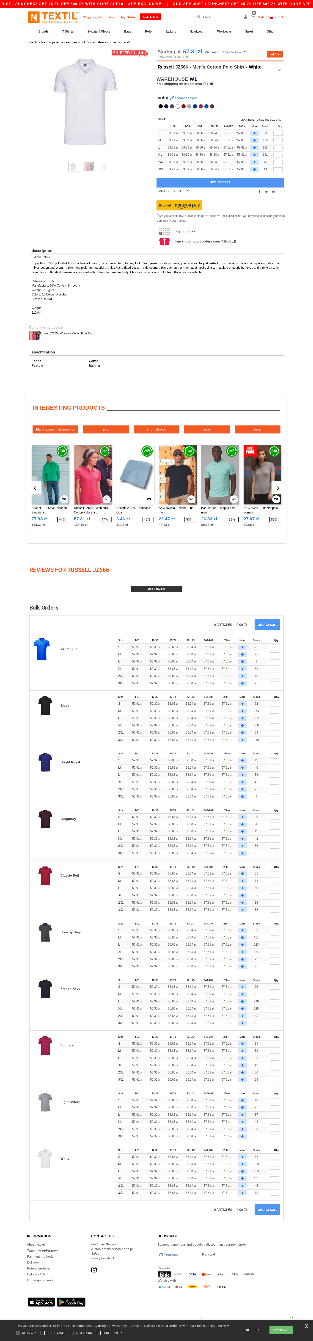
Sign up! (208, 1254)
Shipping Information (99, 17)
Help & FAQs (36, 1274)
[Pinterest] (273, 191)
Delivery (33, 1262)
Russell (166, 66)
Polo (148, 31)
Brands (43, 31)
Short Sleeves (156, 429)
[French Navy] (166, 106)
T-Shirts (67, 31)
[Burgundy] (212, 106)
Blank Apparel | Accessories (55, 429)
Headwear (196, 31)
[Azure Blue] (206, 106)
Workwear (224, 31)
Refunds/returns (38, 1268)
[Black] (160, 106)
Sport (249, 31)
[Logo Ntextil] (53, 17)
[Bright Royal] (195, 106)
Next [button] (94, 108)
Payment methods (40, 1256)
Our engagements (40, 1280)
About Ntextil (36, 1244)
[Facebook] (259, 191)
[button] (246, 17)
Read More (222, 1325)
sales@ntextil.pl (102, 1258)
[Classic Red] (183, 106)
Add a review (156, 588)
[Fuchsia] (200, 106)
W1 (193, 79)
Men (207, 429)
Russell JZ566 (41, 257)
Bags (127, 31)
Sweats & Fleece (98, 31)
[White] (178, 106)
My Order (128, 17)
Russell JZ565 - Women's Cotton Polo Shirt (66, 333)
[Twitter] (266, 191)
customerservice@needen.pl (112, 1249)
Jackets (170, 31)
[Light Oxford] (189, 106)
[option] (91, 102)
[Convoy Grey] (172, 106)
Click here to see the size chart (262, 120)
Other (271, 31)
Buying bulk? (185, 231)
